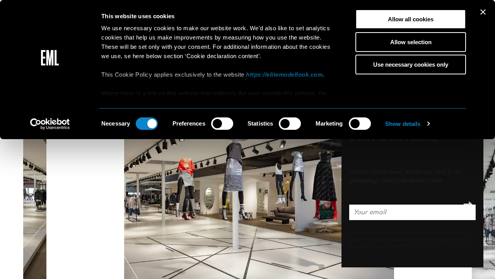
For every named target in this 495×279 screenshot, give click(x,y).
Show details (402, 124)
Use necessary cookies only (410, 64)
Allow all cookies (411, 19)
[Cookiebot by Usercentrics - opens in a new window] (50, 124)
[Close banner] (483, 12)
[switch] (222, 123)
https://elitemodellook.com (284, 74)
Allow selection (411, 42)
